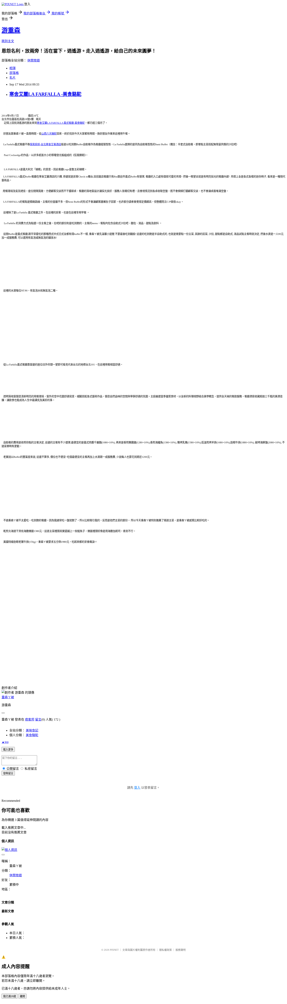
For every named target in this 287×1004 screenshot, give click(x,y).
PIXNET (114, 949)
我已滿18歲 (9, 996)
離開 (22, 996)
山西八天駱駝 (49, 133)
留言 (38, 719)
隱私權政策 (165, 949)
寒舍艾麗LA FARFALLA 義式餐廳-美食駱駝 (61, 122)
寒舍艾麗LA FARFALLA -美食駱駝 (45, 94)
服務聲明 (181, 949)
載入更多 (8, 749)
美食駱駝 (32, 735)
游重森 (11, 30)
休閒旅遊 (33, 60)
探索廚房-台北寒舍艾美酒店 (45, 144)
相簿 (12, 68)
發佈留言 (8, 773)
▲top (5, 742)
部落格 (14, 73)
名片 (12, 77)
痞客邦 (29, 719)
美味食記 (32, 730)
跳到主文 (8, 41)
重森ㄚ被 (8, 697)
